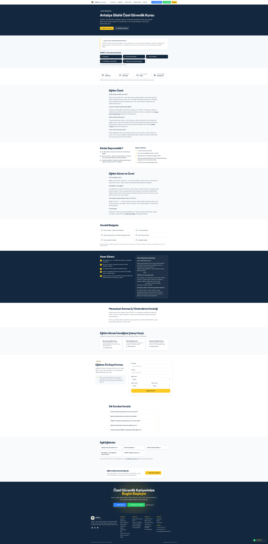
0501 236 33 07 (157, 2)
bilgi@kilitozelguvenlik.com (132, 458)
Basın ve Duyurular (124, 535)
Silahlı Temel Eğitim (136, 524)
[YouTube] (98, 528)
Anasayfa (113, 2)
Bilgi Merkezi (137, 2)
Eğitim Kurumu (148, 520)
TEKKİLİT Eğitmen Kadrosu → (132, 452)
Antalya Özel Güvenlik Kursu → (109, 447)
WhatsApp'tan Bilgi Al (154, 472)
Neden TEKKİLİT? (124, 522)
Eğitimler (120, 2)
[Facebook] (95, 528)
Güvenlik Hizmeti (148, 518)
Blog (121, 531)
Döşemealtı (159, 522)
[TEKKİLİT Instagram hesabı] (92, 528)
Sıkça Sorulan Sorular (125, 533)
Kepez (158, 520)
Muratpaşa (159, 518)
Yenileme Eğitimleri (136, 525)
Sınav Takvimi (158, 267)
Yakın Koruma (148, 524)
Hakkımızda (123, 520)
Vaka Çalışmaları (148, 529)
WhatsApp (167, 2)
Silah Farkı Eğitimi (130, 214)
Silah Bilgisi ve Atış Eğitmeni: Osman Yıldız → (109, 453)
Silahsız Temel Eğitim (137, 522)
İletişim (145, 2)
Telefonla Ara (121, 505)
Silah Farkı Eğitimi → (129, 447)
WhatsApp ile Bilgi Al (123, 28)
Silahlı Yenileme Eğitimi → (154, 447)
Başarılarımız (123, 526)
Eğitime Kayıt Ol (150, 390)
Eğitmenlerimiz (123, 524)
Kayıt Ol (174, 2)
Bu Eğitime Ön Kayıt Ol (106, 28)
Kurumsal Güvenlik (149, 522)
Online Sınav (128, 2)
